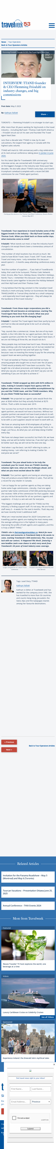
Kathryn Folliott (11, 112)
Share (43, 114)
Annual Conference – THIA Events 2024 (22, 905)
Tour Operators (14, 42)
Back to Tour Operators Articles (14, 45)
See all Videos (48, 1017)
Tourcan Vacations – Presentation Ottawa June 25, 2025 (27, 892)
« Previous (9, 742)
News (3, 42)
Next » (9, 749)
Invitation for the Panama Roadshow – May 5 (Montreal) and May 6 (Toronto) (25, 877)
